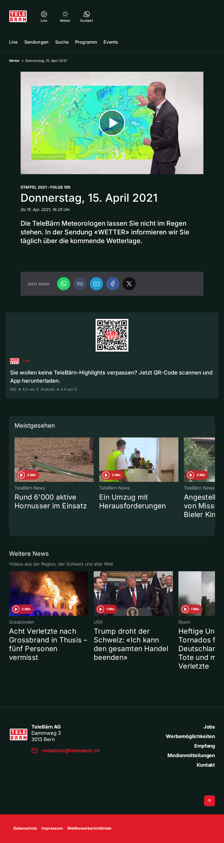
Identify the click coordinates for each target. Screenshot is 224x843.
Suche (62, 42)
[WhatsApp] (63, 283)
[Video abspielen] (112, 123)
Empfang (204, 746)
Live (13, 42)
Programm (86, 42)
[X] (129, 283)
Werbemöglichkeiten (190, 736)
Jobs (209, 727)
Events (111, 42)
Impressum (52, 828)
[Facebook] (112, 283)
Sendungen (36, 42)
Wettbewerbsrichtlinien (89, 828)
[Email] (96, 283)
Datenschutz (25, 828)
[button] (80, 283)
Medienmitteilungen (191, 755)
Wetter (14, 61)
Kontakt (206, 765)
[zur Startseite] (18, 16)
